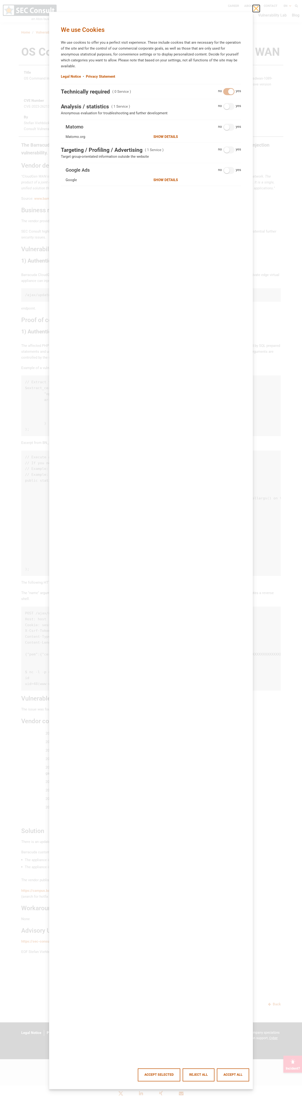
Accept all (233, 1075)
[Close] (256, 8)
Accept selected (159, 1075)
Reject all (198, 1075)
